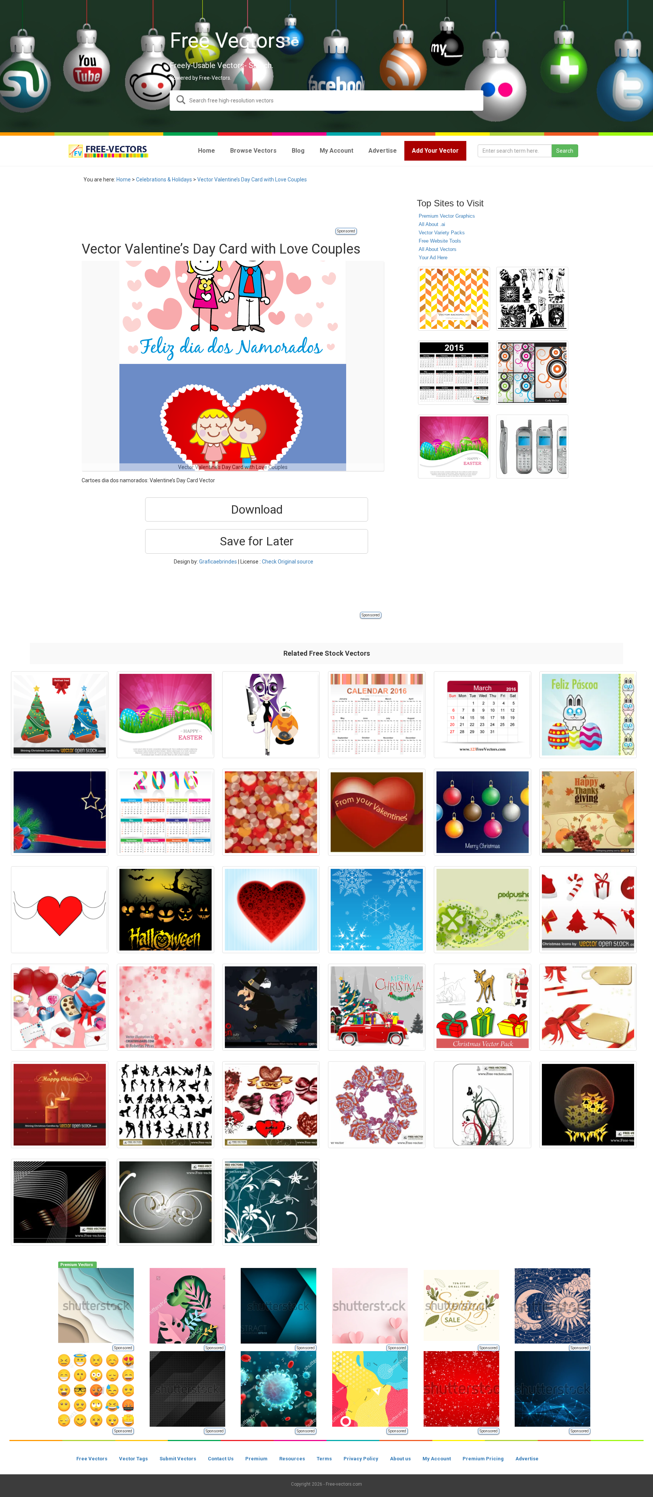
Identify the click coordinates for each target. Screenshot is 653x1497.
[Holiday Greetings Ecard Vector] (588, 1007)
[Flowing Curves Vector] (588, 1104)
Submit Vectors (177, 1458)
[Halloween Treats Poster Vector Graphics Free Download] (165, 909)
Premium (256, 1458)
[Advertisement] (219, 210)
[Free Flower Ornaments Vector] (271, 1202)
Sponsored (346, 231)
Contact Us (221, 1458)
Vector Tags (133, 1458)
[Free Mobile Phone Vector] (532, 446)
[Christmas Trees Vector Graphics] (59, 714)
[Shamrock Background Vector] (482, 909)
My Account (436, 1458)
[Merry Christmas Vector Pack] (482, 1007)
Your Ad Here (433, 257)
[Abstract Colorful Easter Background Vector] (454, 446)
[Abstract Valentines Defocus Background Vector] (271, 812)
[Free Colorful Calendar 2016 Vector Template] (165, 812)
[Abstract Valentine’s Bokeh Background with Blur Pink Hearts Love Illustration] (165, 1007)
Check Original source (287, 562)
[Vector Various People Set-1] (532, 299)
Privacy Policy (361, 1458)
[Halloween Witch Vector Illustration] (271, 1007)
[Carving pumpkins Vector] (271, 714)
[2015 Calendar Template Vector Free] (454, 372)
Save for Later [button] (257, 541)
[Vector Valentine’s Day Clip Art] (59, 1007)
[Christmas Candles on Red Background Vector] (59, 1104)
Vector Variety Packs (442, 232)
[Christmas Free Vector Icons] (588, 909)
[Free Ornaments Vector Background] (482, 1104)
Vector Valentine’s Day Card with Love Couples (252, 179)
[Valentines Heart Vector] (377, 812)
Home (123, 179)
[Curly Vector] (532, 372)
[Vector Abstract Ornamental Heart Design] (271, 909)
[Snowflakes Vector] (377, 909)
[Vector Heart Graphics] (59, 909)
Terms (324, 1458)
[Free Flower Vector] (377, 1104)
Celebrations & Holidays (164, 179)
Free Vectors (91, 1458)
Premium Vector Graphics (447, 216)
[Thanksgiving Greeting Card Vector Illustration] (588, 812)
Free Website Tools (440, 241)
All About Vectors (437, 249)
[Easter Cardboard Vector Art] (588, 714)
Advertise (526, 1458)
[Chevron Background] (454, 299)
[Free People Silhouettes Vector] (165, 1104)
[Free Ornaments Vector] (165, 1202)
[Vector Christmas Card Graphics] (59, 812)
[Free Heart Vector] (271, 1104)
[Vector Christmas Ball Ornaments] (482, 812)
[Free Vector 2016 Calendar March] (482, 714)
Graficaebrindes (218, 562)
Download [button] (257, 509)
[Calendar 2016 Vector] (377, 714)
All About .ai (432, 224)
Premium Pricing (483, 1458)
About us (400, 1458)
